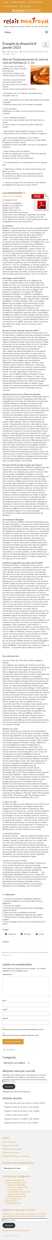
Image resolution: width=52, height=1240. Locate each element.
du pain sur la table (14, 194)
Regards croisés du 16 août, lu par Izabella (21, 1107)
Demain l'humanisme (11, 1153)
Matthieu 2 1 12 (7, 955)
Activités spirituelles (37, 51)
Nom (5, 1000)
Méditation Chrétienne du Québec (16, 1156)
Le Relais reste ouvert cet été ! (16, 1115)
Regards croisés (14, 1194)
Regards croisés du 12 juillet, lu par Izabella (21, 1119)
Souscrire (9, 1087)
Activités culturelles (12, 1180)
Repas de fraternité (10, 1145)
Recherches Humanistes (12, 1149)
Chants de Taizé (14, 1185)
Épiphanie (33, 952)
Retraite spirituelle (15, 1196)
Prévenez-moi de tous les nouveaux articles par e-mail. (21, 1035)
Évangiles (45, 952)
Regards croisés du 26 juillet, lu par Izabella (21, 1111)
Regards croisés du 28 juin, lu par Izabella (21, 1123)
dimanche (14, 952)
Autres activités (11, 1199)
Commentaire (7, 974)
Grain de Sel (13, 1189)
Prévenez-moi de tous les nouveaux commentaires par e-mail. (23, 1029)
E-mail (5, 1009)
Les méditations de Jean (17, 1192)
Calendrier (9, 1201)
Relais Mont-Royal (12, 51)
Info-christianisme (10, 1142)
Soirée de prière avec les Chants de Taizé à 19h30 (24, 1103)
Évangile (39, 952)
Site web (5, 1018)
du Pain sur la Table (15, 1187)
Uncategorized (11, 1203)
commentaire (7, 952)
